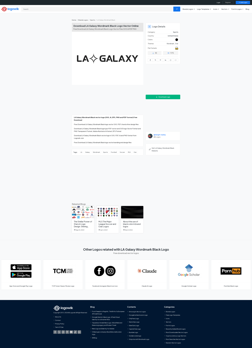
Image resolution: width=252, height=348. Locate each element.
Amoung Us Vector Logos (137, 311)
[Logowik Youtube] (71, 332)
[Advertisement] (107, 101)
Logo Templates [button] (203, 9)
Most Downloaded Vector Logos (177, 332)
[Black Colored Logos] (176, 39)
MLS (129, 152)
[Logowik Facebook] (55, 332)
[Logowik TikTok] (75, 332)
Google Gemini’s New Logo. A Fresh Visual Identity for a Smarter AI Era (106, 318)
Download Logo (164, 97)
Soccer (122, 152)
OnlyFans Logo (134, 318)
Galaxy (87, 152)
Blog (247, 9)
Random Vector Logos (173, 343)
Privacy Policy (59, 324)
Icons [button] (215, 9)
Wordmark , (171, 44)
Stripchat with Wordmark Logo (139, 339)
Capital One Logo (135, 329)
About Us (58, 317)
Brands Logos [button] (188, 9)
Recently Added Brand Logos (176, 329)
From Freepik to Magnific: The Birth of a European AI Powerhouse (108, 313)
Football (114, 152)
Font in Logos (170, 325)
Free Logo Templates (173, 315)
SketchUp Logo (134, 322)
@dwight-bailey (160, 135)
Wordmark (96, 152)
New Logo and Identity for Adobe (103, 328)
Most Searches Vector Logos (175, 339)
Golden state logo (135, 336)
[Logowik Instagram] (63, 332)
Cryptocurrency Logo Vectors (176, 336)
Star (135, 152)
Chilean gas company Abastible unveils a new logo (106, 333)
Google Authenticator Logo (138, 315)
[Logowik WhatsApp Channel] (79, 332)
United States (173, 36)
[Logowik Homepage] (10, 9)
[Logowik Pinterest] (67, 332)
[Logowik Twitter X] (59, 332)
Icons (168, 318)
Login (218, 2)
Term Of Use (59, 327)
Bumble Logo (133, 332)
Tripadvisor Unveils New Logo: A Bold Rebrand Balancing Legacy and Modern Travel (107, 324)
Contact (58, 320)
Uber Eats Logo (134, 325)
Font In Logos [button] (236, 9)
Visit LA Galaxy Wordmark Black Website (163, 149)
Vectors (168, 322)
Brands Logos (83, 20)
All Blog (94, 338)
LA (81, 152)
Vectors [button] (224, 9)
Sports (92, 20)
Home (74, 20)
